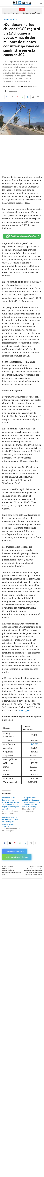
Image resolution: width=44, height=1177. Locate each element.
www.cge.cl (24, 710)
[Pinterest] (17, 97)
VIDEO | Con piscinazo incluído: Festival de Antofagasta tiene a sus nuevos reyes (11, 871)
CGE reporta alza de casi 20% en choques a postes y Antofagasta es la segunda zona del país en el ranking (31, 802)
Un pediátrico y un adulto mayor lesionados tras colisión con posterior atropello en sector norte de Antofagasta (33, 871)
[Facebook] (7, 97)
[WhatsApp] (22, 97)
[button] (3, 3)
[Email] (32, 97)
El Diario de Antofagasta (14, 86)
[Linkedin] (27, 97)
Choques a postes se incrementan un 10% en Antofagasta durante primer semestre (10, 821)
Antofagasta (10, 19)
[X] (12, 97)
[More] (38, 97)
